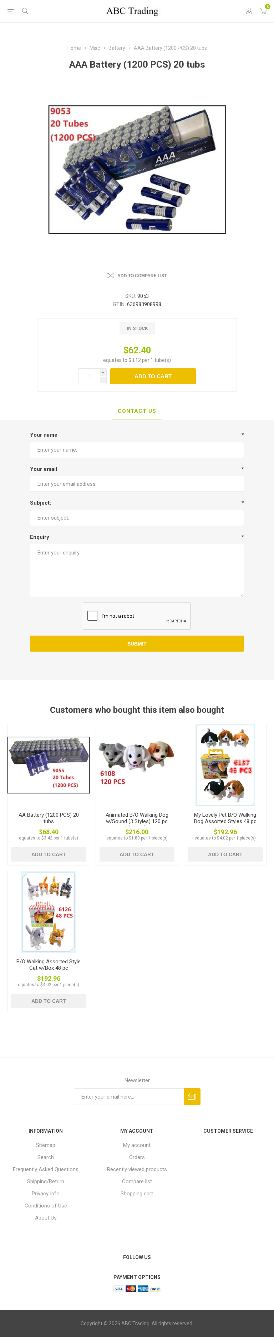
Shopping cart (137, 1193)
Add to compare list (142, 275)
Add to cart (153, 376)
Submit (137, 644)
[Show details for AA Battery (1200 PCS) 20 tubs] (48, 765)
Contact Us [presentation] (137, 411)
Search (45, 1157)
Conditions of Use (46, 1205)
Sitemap (45, 1145)
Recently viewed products (137, 1169)
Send (192, 1096)
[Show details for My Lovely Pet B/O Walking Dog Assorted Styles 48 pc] (225, 765)
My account (137, 1145)
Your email (43, 469)
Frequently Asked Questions (45, 1169)
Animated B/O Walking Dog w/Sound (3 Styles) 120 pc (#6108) (137, 821)
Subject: (40, 503)
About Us (46, 1218)
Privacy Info (46, 1193)
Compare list (137, 1181)
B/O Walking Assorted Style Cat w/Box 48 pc (48, 964)
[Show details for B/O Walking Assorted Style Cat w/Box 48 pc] (48, 912)
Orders (137, 1157)
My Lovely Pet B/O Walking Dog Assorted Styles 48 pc (225, 818)
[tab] (137, 411)
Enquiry (39, 537)
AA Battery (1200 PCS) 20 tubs (49, 818)
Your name (43, 435)
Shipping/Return (45, 1181)
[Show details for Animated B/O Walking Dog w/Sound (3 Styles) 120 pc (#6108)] (137, 765)
